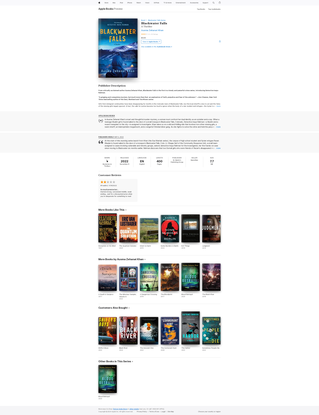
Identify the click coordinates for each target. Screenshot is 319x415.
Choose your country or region (209, 412)
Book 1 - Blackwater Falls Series (153, 20)
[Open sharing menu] (220, 42)
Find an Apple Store (120, 409)
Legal (163, 412)
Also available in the (155, 47)
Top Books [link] (201, 9)
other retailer (134, 409)
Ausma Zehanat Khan (152, 30)
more (219, 106)
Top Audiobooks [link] (214, 9)
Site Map (171, 412)
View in (150, 42)
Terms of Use (154, 412)
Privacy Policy (142, 412)
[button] (213, 2)
